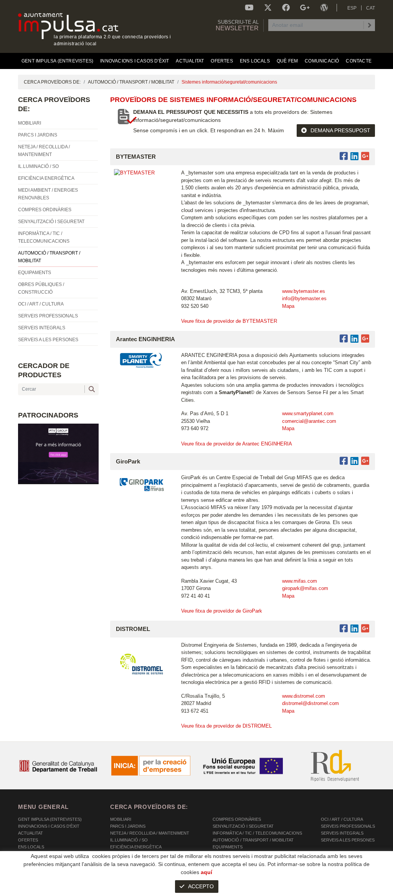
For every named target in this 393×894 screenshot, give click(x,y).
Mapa (288, 306)
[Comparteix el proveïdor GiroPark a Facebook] (345, 461)
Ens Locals (31, 847)
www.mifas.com (299, 581)
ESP (352, 8)
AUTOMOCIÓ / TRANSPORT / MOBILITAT (131, 82)
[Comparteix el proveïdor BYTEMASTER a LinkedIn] (354, 156)
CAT (370, 8)
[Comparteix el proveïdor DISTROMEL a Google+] (365, 628)
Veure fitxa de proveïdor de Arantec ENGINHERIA (236, 444)
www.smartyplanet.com (308, 413)
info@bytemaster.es (304, 298)
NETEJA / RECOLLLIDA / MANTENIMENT (149, 833)
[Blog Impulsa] (324, 8)
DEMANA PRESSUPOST (340, 130)
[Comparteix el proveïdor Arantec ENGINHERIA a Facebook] (345, 339)
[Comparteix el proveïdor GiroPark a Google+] (365, 461)
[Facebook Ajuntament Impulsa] (286, 8)
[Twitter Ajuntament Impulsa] (268, 8)
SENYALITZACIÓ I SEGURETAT (243, 826)
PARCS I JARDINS (127, 826)
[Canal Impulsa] (249, 8)
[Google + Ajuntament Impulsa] (305, 8)
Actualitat (30, 833)
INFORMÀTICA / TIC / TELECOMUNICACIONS (257, 833)
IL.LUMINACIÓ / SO (129, 840)
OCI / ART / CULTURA (342, 819)
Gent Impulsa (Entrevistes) (50, 819)
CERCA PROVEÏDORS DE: (52, 82)
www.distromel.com (303, 696)
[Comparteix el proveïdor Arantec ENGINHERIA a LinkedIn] (354, 339)
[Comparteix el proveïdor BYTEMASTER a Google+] (365, 156)
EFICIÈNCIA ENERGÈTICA (136, 847)
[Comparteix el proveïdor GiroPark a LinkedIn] (354, 461)
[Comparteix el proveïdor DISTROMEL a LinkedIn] (354, 628)
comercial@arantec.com (309, 421)
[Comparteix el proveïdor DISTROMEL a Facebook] (345, 628)
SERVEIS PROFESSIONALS (348, 826)
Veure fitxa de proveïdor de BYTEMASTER (229, 321)
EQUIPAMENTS (228, 847)
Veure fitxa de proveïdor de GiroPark (221, 611)
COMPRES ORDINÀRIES (237, 819)
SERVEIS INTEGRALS (342, 833)
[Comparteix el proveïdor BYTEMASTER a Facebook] (345, 156)
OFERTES (28, 840)
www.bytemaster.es (303, 291)
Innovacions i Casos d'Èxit (48, 826)
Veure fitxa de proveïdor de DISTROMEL (226, 726)
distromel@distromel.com (310, 703)
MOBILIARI (120, 819)
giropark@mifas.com (305, 588)
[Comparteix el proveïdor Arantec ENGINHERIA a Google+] (365, 339)
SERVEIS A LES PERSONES (348, 840)
